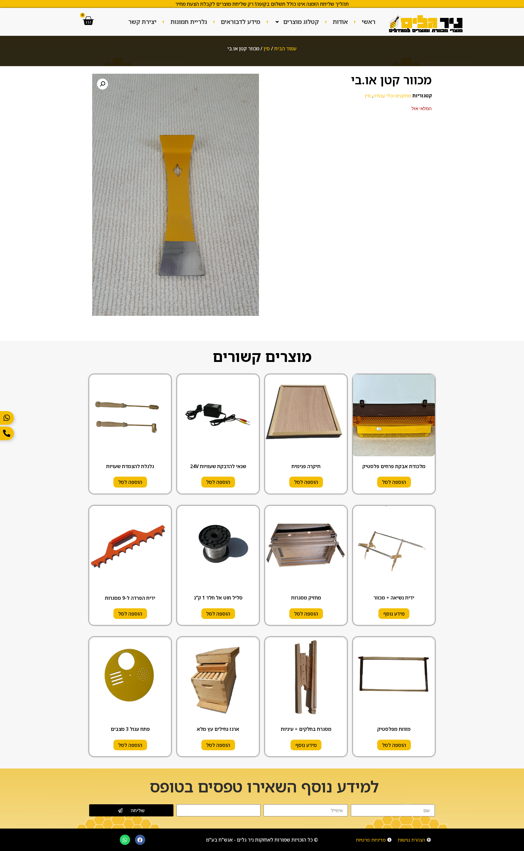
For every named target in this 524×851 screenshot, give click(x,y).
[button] (102, 84)
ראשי (368, 22)
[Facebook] (140, 840)
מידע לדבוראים (240, 22)
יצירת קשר (142, 22)
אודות (340, 22)
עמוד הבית (285, 48)
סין (267, 48)
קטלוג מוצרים (301, 22)
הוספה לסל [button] (394, 482)
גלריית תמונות (188, 22)
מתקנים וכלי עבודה (392, 95)
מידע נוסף (394, 613)
